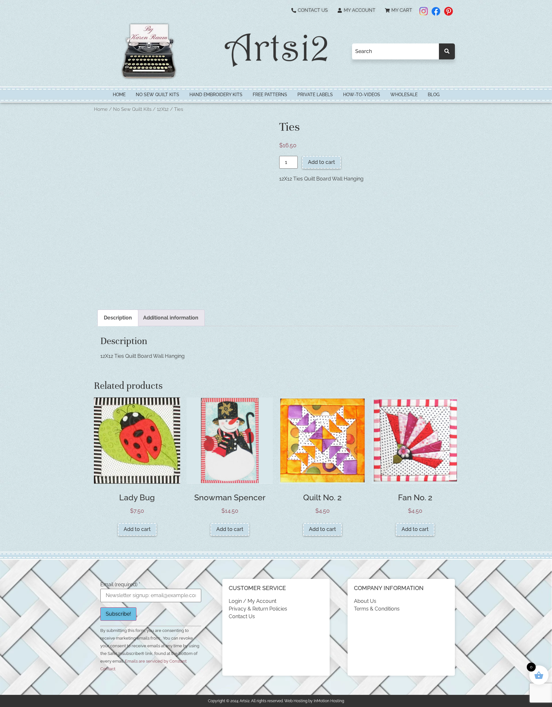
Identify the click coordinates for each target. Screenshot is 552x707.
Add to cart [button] (137, 529)
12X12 (163, 109)
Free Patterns (270, 94)
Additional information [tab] (170, 318)
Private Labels (315, 94)
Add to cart (321, 162)
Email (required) (120, 584)
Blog (434, 94)
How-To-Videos (361, 94)
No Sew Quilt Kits (157, 94)
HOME (119, 94)
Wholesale (404, 94)
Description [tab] (118, 318)
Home (101, 109)
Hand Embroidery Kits (215, 94)
